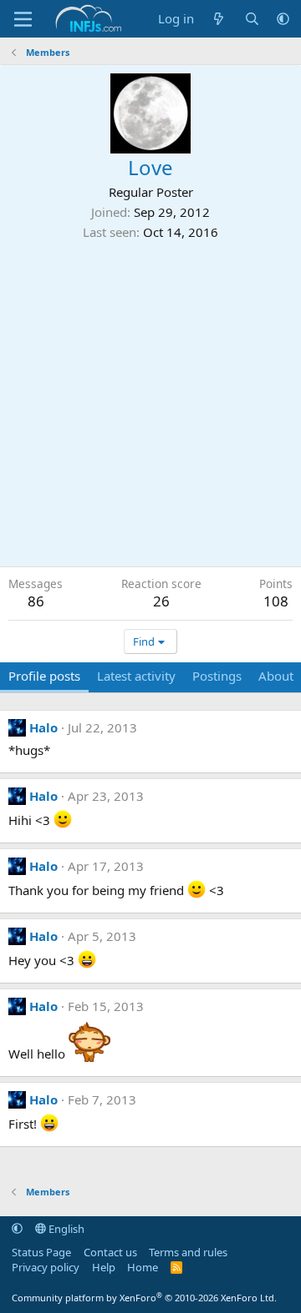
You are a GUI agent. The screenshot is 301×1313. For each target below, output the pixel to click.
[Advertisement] (150, 399)
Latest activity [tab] (136, 675)
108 (275, 601)
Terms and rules (188, 1252)
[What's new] (218, 18)
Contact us (110, 1252)
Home (142, 1267)
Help (103, 1267)
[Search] (252, 18)
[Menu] (23, 19)
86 (36, 601)
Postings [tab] (217, 675)
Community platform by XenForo (144, 1297)
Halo (43, 727)
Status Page (41, 1252)
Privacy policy (45, 1267)
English (65, 1228)
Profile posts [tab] (44, 675)
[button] (283, 18)
